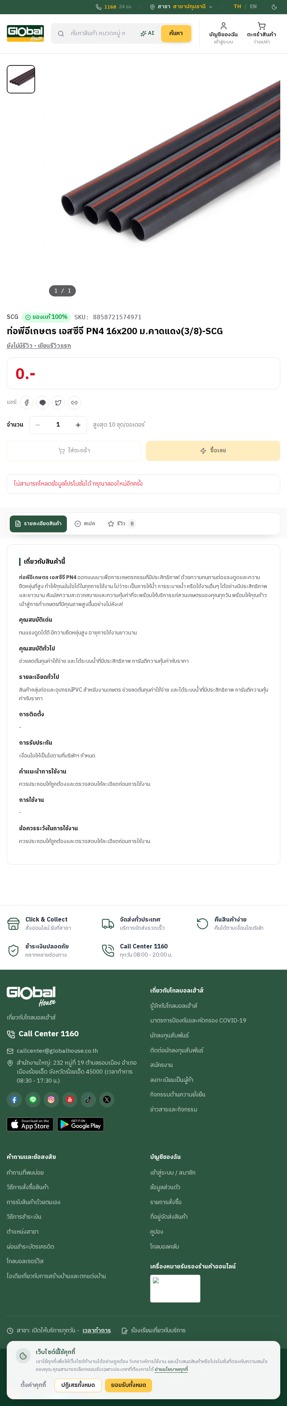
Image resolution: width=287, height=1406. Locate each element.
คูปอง (156, 1232)
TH (237, 6)
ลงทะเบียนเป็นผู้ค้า (171, 1080)
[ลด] (38, 424)
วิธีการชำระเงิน (24, 1217)
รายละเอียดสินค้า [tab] (43, 524)
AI (151, 33)
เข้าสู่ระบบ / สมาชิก (172, 1173)
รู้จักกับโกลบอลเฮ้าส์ (173, 1006)
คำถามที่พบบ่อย (25, 1173)
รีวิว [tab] (125, 524)
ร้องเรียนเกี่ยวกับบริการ (158, 1330)
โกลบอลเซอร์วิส (25, 1261)
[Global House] (25, 33)
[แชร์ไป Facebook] (26, 402)
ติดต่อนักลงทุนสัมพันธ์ (176, 1050)
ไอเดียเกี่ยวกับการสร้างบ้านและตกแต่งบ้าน (56, 1276)
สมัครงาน (161, 1065)
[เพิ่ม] (78, 424)
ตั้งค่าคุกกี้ (33, 1385)
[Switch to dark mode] (275, 7)
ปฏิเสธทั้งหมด (78, 1385)
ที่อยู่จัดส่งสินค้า (169, 1217)
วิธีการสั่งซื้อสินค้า (28, 1187)
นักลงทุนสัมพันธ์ (169, 1035)
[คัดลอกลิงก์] (74, 402)
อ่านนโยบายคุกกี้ (171, 1369)
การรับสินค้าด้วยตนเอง (34, 1202)
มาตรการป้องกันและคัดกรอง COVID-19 (198, 1020)
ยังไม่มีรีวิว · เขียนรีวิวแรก (39, 346)
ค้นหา (176, 33)
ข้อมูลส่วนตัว (165, 1187)
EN (253, 6)
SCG (12, 317)
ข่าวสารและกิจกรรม (173, 1109)
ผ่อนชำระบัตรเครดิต (30, 1247)
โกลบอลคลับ (164, 1247)
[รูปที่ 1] (21, 79)
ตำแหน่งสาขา (22, 1232)
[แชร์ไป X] (58, 402)
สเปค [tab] (89, 524)
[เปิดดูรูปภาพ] (162, 183)
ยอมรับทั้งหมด (128, 1385)
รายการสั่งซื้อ (166, 1202)
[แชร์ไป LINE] (42, 402)
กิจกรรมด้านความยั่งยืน (178, 1094)
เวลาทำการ (97, 1330)
